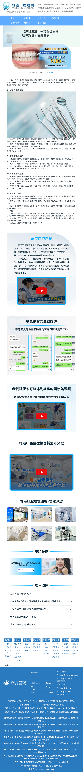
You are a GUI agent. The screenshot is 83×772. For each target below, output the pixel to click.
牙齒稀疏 (36, 647)
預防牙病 (74, 650)
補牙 (46, 644)
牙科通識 (50, 72)
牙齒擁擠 (36, 650)
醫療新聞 (55, 18)
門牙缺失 (8, 647)
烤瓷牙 (27, 650)
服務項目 (42, 23)
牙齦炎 (55, 650)
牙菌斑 (17, 650)
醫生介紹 (42, 18)
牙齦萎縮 (55, 654)
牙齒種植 (8, 640)
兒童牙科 (65, 640)
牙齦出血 (55, 647)
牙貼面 (17, 660)
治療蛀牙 (65, 644)
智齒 (46, 647)
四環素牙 (17, 657)
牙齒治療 (46, 640)
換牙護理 (65, 650)
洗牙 (17, 654)
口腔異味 (74, 647)
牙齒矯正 (36, 640)
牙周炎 (55, 644)
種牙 (8, 644)
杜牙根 (46, 654)
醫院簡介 (28, 18)
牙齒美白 (17, 640)
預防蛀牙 (65, 647)
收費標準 (15, 23)
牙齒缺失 (74, 654)
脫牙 (46, 650)
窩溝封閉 (65, 654)
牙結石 (17, 647)
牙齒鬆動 (55, 657)
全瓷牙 (27, 644)
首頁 (13, 18)
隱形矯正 (36, 644)
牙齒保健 (75, 640)
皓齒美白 (17, 644)
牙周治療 (55, 640)
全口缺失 (8, 656)
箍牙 (36, 654)
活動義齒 (27, 647)
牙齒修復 (27, 640)
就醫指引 (28, 23)
